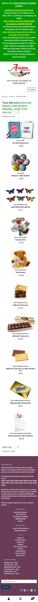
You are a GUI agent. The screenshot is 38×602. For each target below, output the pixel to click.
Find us (20, 521)
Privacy (20, 549)
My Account (20, 555)
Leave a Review (20, 553)
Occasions (12, 96)
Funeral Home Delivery (20, 528)
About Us (20, 538)
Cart (30, 597)
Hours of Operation (20, 547)
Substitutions (20, 551)
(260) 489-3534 (20, 519)
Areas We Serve (20, 540)
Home (6, 96)
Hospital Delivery (20, 530)
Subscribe (6, 587)
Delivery (20, 544)
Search (20, 599)
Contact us (20, 542)
